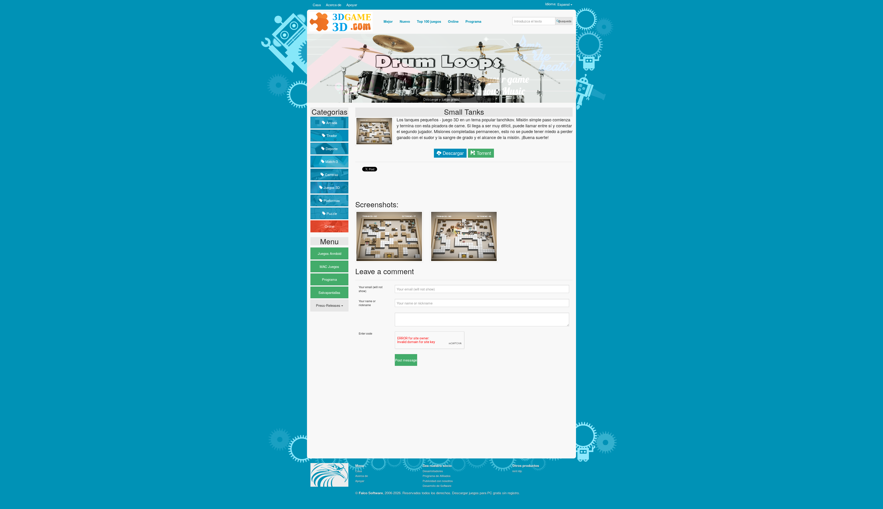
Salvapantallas (329, 292)
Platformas (331, 200)
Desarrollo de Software (437, 486)
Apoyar (351, 4)
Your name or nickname (367, 303)
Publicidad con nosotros (438, 481)
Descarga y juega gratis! (441, 99)
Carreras (331, 174)
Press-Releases (328, 305)
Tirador (331, 135)
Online (329, 226)
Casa (317, 4)
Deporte (331, 148)
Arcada (331, 122)
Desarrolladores (433, 471)
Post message (406, 360)
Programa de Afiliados (436, 476)
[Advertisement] (328, 385)
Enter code (365, 333)
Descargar (453, 153)
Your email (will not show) (370, 289)
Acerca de (333, 4)
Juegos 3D (331, 187)
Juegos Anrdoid (329, 253)
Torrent (484, 153)
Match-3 (331, 161)
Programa (329, 279)
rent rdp (517, 471)
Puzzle (331, 213)
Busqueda (565, 21)
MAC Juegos (329, 266)
